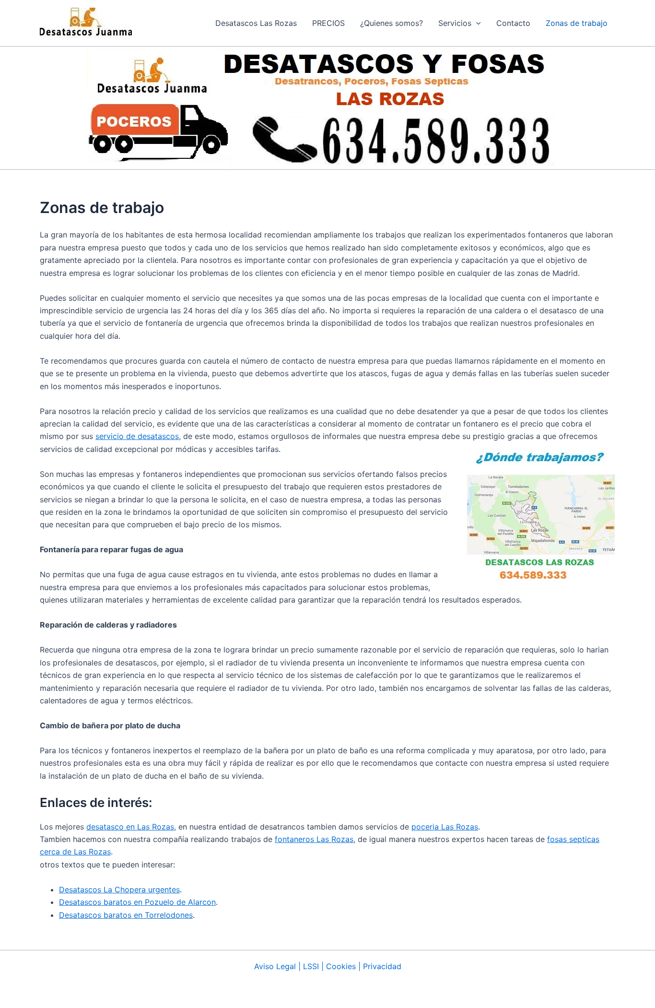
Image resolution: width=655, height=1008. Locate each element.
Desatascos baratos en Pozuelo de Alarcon (137, 902)
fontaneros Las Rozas (314, 839)
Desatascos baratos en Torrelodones (126, 915)
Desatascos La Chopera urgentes (119, 889)
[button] (460, 23)
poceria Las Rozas (444, 826)
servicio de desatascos (137, 436)
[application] (476, 23)
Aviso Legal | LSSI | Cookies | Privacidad (327, 966)
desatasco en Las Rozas (130, 826)
